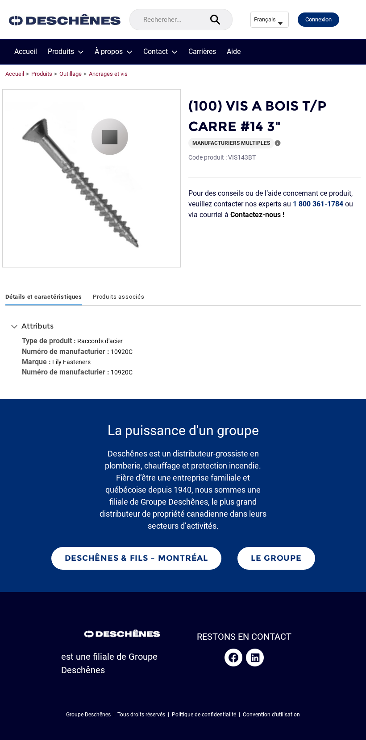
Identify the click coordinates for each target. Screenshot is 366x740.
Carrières (202, 52)
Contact (155, 52)
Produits (61, 52)
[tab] (43, 297)
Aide (234, 52)
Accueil (25, 52)
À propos (109, 52)
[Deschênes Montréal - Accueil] (65, 19)
